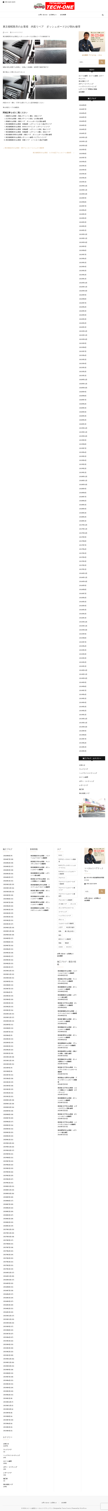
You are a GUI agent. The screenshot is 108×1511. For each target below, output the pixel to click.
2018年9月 (82, 489)
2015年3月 (82, 658)
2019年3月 (82, 464)
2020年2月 (82, 420)
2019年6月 (82, 452)
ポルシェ (61, 919)
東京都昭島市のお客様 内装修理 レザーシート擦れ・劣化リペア (28, 132)
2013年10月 (83, 727)
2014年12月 (83, 670)
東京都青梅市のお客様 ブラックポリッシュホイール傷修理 (40, 909)
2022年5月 (82, 311)
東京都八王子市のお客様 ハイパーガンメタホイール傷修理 (67, 1123)
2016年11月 (83, 577)
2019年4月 (82, 460)
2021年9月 (82, 343)
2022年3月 (82, 319)
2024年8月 (82, 202)
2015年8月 (82, 638)
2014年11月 (83, 674)
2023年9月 (82, 246)
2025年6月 (82, 161)
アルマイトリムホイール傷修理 (67, 895)
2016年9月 (82, 585)
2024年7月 (82, 206)
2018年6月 (82, 501)
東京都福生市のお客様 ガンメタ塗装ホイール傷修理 (67, 1060)
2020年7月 (82, 400)
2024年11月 (83, 190)
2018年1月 (82, 521)
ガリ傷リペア (63, 904)
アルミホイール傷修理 (65, 900)
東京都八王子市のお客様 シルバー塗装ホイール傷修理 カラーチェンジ (67, 1090)
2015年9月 (82, 634)
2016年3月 (82, 610)
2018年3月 (82, 513)
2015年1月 (82, 666)
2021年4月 (82, 363)
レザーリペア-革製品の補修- (88, 89)
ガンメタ (73, 904)
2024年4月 (82, 218)
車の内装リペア (84, 81)
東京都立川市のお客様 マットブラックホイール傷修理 (40, 863)
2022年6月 (82, 307)
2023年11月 (83, 238)
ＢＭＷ (61, 947)
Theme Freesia (66, 1508)
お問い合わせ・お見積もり (47, 14)
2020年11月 (83, 384)
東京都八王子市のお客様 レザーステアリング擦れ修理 (67, 1107)
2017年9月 (82, 537)
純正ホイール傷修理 (65, 939)
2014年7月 (82, 690)
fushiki (6, 32)
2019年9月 (82, 440)
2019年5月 (82, 456)
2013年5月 (82, 747)
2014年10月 (83, 678)
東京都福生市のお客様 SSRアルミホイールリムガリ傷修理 (23, 148)
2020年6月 (82, 404)
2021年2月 (82, 371)
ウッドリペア (83, 769)
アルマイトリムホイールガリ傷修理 (67, 883)
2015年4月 (82, 654)
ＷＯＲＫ (69, 947)
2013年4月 (82, 751)
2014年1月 (82, 714)
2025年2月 (82, 178)
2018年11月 (83, 480)
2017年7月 (82, 545)
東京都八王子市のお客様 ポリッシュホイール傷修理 (67, 1115)
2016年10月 (83, 581)
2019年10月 (83, 436)
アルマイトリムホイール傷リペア (67, 889)
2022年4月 (82, 315)
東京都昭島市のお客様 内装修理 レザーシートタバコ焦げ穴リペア (29, 124)
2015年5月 (82, 650)
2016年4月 (82, 606)
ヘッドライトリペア (65, 915)
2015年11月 (83, 626)
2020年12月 (83, 379)
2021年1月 (82, 375)
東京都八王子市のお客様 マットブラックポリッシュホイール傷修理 (67, 1069)
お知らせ (82, 765)
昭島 (60, 931)
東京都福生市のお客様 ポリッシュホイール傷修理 (40, 897)
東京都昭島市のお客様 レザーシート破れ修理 (40, 874)
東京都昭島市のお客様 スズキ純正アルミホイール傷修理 (53, 152)
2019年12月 (83, 428)
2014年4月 (82, 702)
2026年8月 (82, 105)
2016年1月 (82, 618)
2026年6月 (82, 113)
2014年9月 (82, 682)
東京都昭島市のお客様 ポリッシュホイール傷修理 (40, 868)
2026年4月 (82, 121)
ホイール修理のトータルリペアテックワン (28, 13)
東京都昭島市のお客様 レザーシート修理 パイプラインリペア (26, 137)
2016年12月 (83, 573)
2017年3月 (82, 561)
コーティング (63, 912)
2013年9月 (82, 731)
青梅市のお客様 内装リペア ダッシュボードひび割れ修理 (26, 121)
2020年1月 (82, 424)
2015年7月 (82, 642)
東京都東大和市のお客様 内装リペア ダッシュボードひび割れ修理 (29, 134)
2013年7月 (82, 739)
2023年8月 (82, 250)
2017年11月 (83, 529)
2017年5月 (82, 553)
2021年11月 (83, 335)
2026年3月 (82, 125)
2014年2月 (82, 710)
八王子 (61, 927)
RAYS (60, 855)
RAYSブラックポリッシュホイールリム (67, 866)
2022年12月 (83, 283)
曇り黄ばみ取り (69, 931)
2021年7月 (82, 351)
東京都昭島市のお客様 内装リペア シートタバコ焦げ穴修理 (26, 140)
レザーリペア (83, 785)
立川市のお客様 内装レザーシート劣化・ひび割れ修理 (24, 118)
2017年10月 (83, 533)
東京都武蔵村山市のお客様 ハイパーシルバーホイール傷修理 (40, 886)
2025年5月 (82, 166)
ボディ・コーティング (86, 781)
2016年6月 (82, 597)
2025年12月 (83, 137)
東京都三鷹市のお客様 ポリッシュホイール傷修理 (40, 892)
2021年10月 (83, 339)
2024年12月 (83, 186)
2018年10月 (83, 484)
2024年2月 (82, 226)
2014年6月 (82, 694)
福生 (60, 935)
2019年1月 (82, 472)
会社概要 (63, 14)
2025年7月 (82, 157)
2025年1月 (82, 182)
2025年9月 (82, 149)
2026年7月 (82, 109)
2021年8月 (82, 347)
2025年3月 (82, 174)
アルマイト (62, 877)
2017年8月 (82, 541)
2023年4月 (82, 266)
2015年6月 (82, 646)
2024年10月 (83, 194)
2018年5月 (82, 505)
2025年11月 (83, 141)
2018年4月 (82, 509)
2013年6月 (82, 743)
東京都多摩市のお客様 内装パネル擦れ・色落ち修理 (67, 1052)
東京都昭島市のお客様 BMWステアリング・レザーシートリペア (28, 126)
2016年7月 (82, 593)
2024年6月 (82, 210)
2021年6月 (82, 355)
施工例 (81, 789)
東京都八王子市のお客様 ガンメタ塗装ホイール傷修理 (40, 880)
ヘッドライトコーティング (88, 773)
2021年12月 (83, 331)
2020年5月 (82, 408)
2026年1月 (82, 133)
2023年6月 (82, 258)
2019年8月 (82, 444)
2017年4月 (82, 557)
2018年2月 (82, 517)
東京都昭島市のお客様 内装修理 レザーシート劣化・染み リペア (28, 129)
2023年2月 (82, 275)
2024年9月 (82, 198)
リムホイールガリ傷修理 (66, 923)
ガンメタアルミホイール (66, 908)
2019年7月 (82, 448)
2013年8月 (82, 735)
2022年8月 (82, 299)
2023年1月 (82, 279)
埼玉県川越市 (70, 927)
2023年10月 (83, 242)
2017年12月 (83, 525)
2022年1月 (82, 327)
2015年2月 (82, 662)
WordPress (83, 1508)
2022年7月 (82, 303)
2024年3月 (82, 222)
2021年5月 (82, 359)
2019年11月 (83, 432)
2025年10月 (83, 145)
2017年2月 (82, 565)
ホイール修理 (83, 777)
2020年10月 (83, 388)
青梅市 (67, 943)
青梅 (60, 943)
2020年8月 (82, 396)
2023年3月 (82, 270)
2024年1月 (82, 230)
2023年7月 (82, 254)
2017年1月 (82, 569)
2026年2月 (82, 129)
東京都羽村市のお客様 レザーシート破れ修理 (67, 1131)
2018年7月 (82, 497)
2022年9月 (82, 295)
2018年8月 (82, 493)
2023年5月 (82, 262)
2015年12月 (83, 622)
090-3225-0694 (10, 2)
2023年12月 (83, 234)
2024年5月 (82, 214)
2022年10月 (83, 291)
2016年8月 (82, 589)
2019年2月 (82, 468)
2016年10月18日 (16, 32)
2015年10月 (83, 630)
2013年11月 (83, 723)
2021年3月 (82, 367)
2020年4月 (82, 412)
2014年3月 (82, 706)
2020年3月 (82, 416)
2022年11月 (83, 287)
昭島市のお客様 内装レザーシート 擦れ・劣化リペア (24, 116)
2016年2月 (82, 614)
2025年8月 (82, 153)
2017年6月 (82, 549)
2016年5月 (82, 601)
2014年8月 (82, 686)
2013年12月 (83, 719)
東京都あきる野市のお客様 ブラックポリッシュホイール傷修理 (67, 1080)
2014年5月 (82, 698)
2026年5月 (82, 117)
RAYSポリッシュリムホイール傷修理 (67, 873)
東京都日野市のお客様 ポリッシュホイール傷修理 (40, 903)
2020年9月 (82, 392)
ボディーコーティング (86, 84)
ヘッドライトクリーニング (87, 86)
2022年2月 (82, 323)
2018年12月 (83, 476)
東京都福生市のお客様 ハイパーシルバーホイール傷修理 (40, 857)
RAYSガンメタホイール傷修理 (67, 860)
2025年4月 (82, 170)
